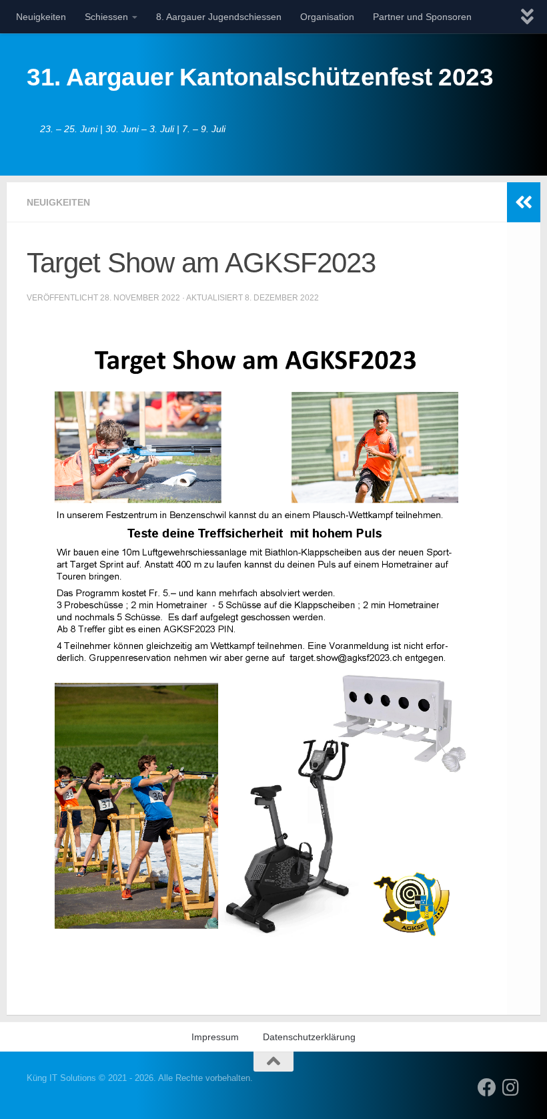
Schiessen (106, 16)
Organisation (327, 16)
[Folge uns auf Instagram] (511, 1087)
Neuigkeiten (41, 16)
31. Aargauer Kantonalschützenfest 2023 (260, 77)
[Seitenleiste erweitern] (523, 202)
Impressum (215, 1037)
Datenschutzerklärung (309, 1037)
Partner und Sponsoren (422, 16)
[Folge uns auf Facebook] (487, 1087)
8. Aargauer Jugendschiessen (219, 16)
